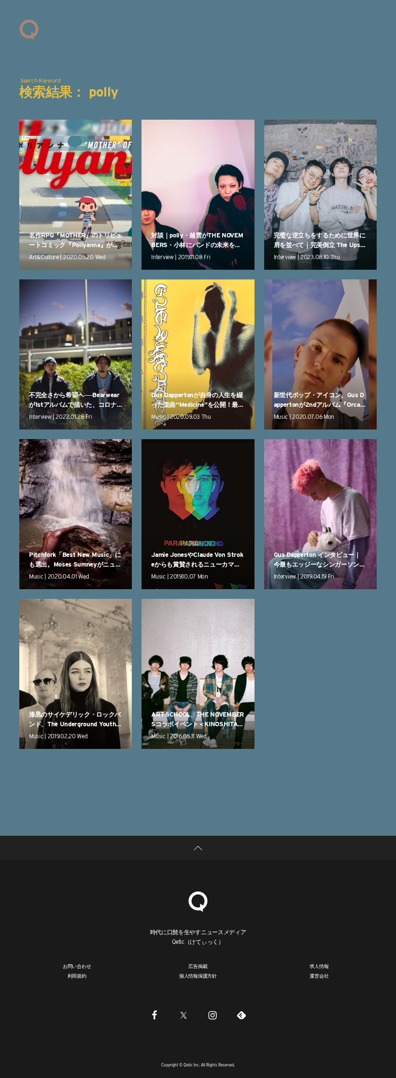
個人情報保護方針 (198, 976)
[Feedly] (241, 1015)
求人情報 (319, 966)
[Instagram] (212, 1015)
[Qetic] (29, 29)
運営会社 (319, 976)
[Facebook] (154, 1015)
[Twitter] (183, 1015)
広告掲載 (197, 966)
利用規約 (77, 976)
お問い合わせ (77, 966)
